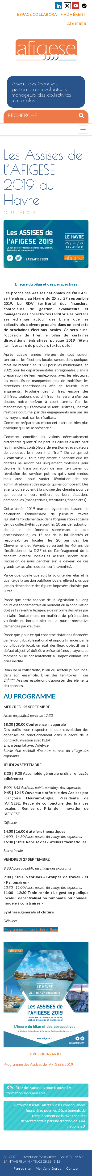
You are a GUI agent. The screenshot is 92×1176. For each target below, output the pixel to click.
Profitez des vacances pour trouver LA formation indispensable (38, 1090)
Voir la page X (67, 5)
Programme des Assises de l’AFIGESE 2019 (38, 1064)
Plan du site (22, 1168)
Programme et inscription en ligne (31, 929)
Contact (72, 1168)
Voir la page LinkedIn (58, 5)
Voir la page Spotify (84, 5)
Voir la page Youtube (75, 5)
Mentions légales (48, 1168)
